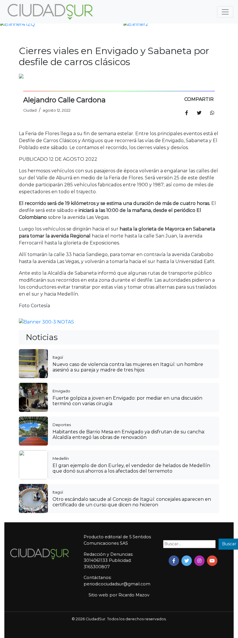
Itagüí (58, 357)
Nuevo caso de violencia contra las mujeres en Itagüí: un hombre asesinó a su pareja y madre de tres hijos (128, 367)
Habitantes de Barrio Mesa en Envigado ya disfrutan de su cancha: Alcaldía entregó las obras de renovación (129, 434)
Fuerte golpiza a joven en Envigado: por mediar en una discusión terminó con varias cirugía (127, 400)
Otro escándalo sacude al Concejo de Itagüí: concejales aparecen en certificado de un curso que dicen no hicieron (132, 501)
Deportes (62, 424)
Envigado (61, 391)
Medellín (61, 458)
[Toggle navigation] (225, 12)
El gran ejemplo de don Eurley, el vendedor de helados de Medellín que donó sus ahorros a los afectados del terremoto (131, 468)
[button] (8, 24)
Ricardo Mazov (133, 595)
